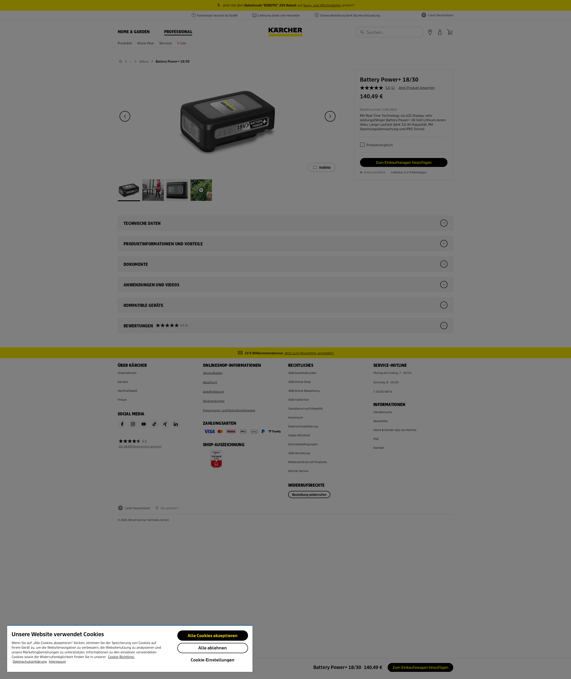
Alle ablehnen (212, 647)
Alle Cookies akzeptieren (213, 635)
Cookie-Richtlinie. (121, 657)
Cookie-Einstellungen (213, 660)
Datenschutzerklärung (30, 662)
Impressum (57, 662)
